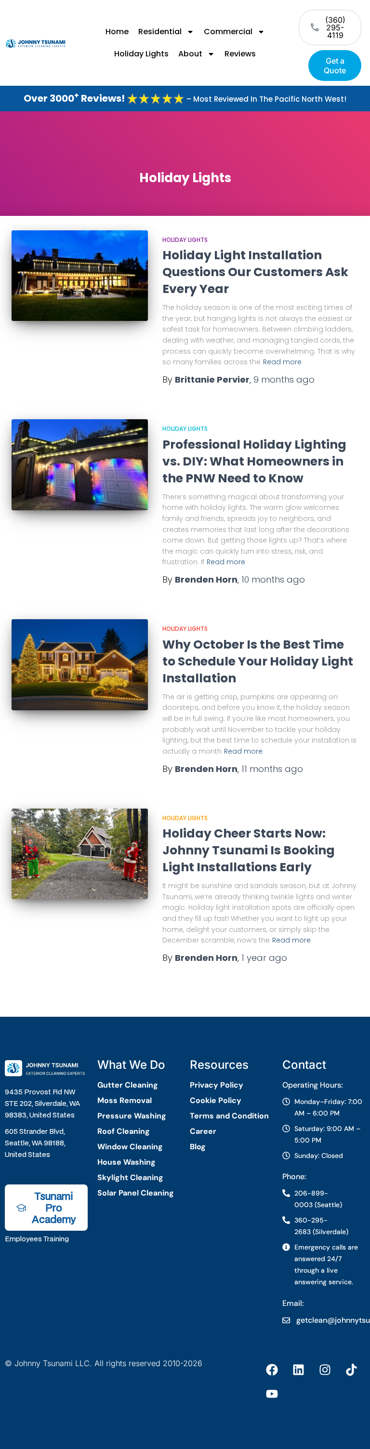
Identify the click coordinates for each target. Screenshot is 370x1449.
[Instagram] (325, 1369)
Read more (282, 362)
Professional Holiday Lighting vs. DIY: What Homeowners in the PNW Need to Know (254, 461)
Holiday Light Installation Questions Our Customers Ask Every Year (255, 272)
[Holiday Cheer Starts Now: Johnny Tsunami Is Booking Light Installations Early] (80, 854)
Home (117, 31)
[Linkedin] (299, 1369)
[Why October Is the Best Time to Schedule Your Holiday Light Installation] (80, 664)
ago (284, 379)
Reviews (240, 53)
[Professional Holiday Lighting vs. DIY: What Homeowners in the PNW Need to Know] (80, 464)
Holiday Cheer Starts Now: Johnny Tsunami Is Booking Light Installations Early (248, 850)
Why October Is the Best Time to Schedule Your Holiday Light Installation (257, 661)
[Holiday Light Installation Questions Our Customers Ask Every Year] (80, 275)
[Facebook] (272, 1369)
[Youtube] (272, 1394)
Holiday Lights (141, 53)
